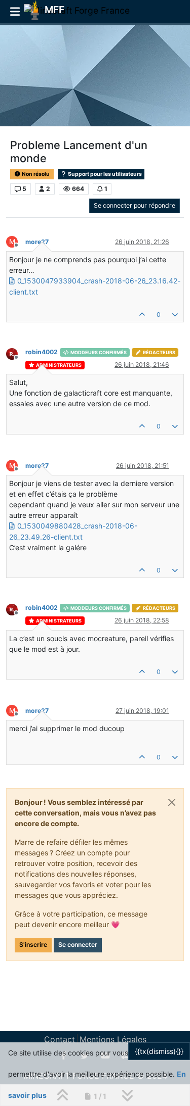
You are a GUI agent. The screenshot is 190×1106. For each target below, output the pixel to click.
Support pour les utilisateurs (104, 174)
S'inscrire (33, 944)
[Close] (171, 802)
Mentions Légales (113, 1039)
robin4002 (41, 352)
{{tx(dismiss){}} (159, 1051)
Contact (59, 1039)
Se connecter (77, 944)
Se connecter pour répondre (134, 205)
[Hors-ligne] (15, 353)
